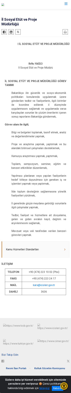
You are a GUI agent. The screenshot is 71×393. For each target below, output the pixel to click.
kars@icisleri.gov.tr (44, 285)
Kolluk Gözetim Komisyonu (49, 368)
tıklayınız (44, 388)
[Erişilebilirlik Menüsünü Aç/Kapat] (64, 386)
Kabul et (57, 388)
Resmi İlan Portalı (16, 368)
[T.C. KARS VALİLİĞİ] (12, 4)
